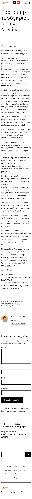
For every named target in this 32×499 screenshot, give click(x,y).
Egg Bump (12, 306)
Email (3, 378)
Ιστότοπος (4, 388)
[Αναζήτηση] (28, 454)
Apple (18, 304)
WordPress (21, 492)
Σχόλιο (4, 347)
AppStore (8, 265)
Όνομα (4, 367)
